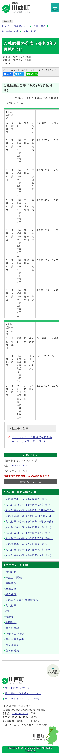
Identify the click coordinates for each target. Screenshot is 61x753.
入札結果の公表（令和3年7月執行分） (29, 538)
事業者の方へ (21, 26)
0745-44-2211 (20, 713)
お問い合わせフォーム (30, 482)
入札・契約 (39, 26)
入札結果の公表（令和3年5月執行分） (29, 549)
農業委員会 (12, 645)
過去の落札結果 (10, 31)
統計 (8, 611)
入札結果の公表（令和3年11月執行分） (29, 516)
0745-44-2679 (18, 465)
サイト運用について (17, 687)
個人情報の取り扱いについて (23, 693)
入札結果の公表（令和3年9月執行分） (29, 527)
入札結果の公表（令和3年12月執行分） (29, 510)
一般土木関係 (13, 577)
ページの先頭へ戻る (53, 672)
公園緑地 (10, 622)
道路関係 (10, 583)
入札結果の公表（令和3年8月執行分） (29, 533)
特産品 (9, 617)
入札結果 (10, 605)
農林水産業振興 (15, 639)
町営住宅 (10, 594)
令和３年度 (30, 31)
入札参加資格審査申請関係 (21, 600)
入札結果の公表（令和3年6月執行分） (29, 544)
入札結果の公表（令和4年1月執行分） (29, 504)
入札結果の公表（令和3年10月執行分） (29, 521)
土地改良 (10, 588)
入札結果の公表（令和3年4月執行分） (29, 555)
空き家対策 (12, 650)
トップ (5, 26)
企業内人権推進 (15, 633)
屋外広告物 (12, 628)
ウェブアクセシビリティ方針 (23, 699)
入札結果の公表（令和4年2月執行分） (29, 499)
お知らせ (10, 572)
